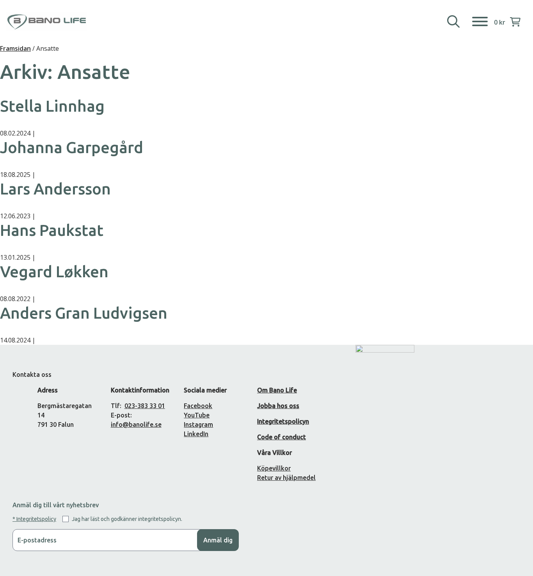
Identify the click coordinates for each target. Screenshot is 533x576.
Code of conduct (281, 436)
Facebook (198, 405)
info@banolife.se (136, 424)
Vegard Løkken (54, 271)
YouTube (197, 415)
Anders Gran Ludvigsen (83, 313)
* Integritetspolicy (34, 519)
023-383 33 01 (144, 405)
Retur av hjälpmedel (286, 477)
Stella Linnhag (52, 106)
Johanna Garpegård (71, 147)
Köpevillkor (274, 468)
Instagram (198, 424)
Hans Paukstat (51, 230)
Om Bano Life (277, 390)
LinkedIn (196, 433)
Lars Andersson (55, 189)
